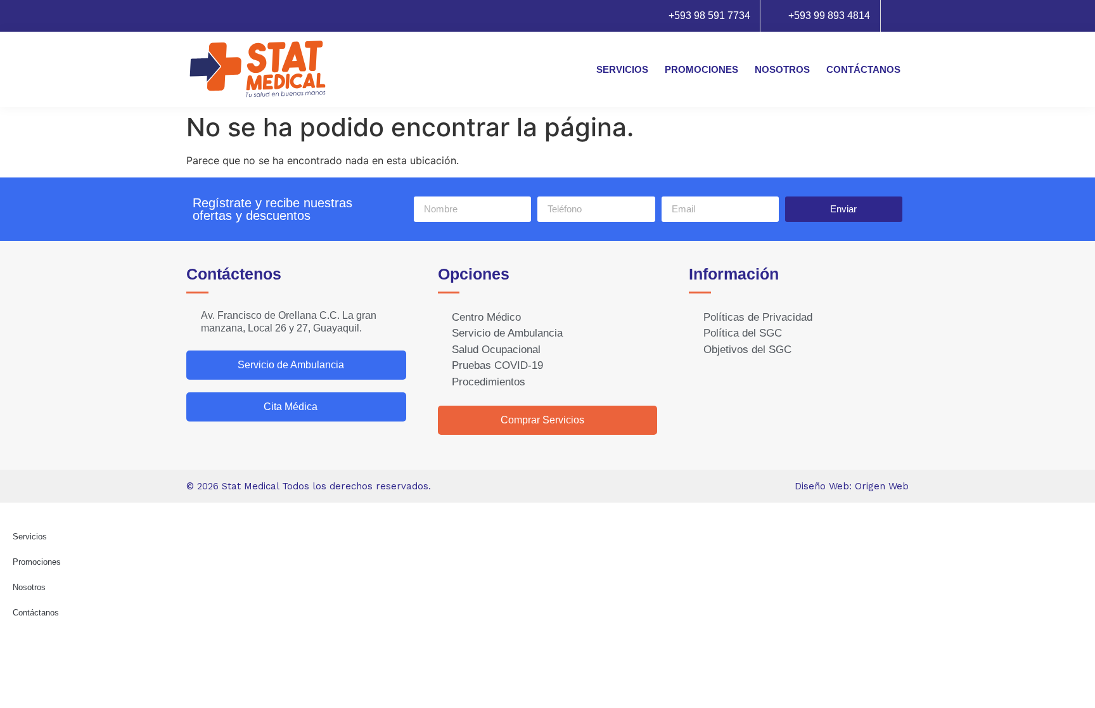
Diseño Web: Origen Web (852, 486)
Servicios (622, 69)
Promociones (701, 69)
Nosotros (782, 69)
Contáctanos (863, 69)
